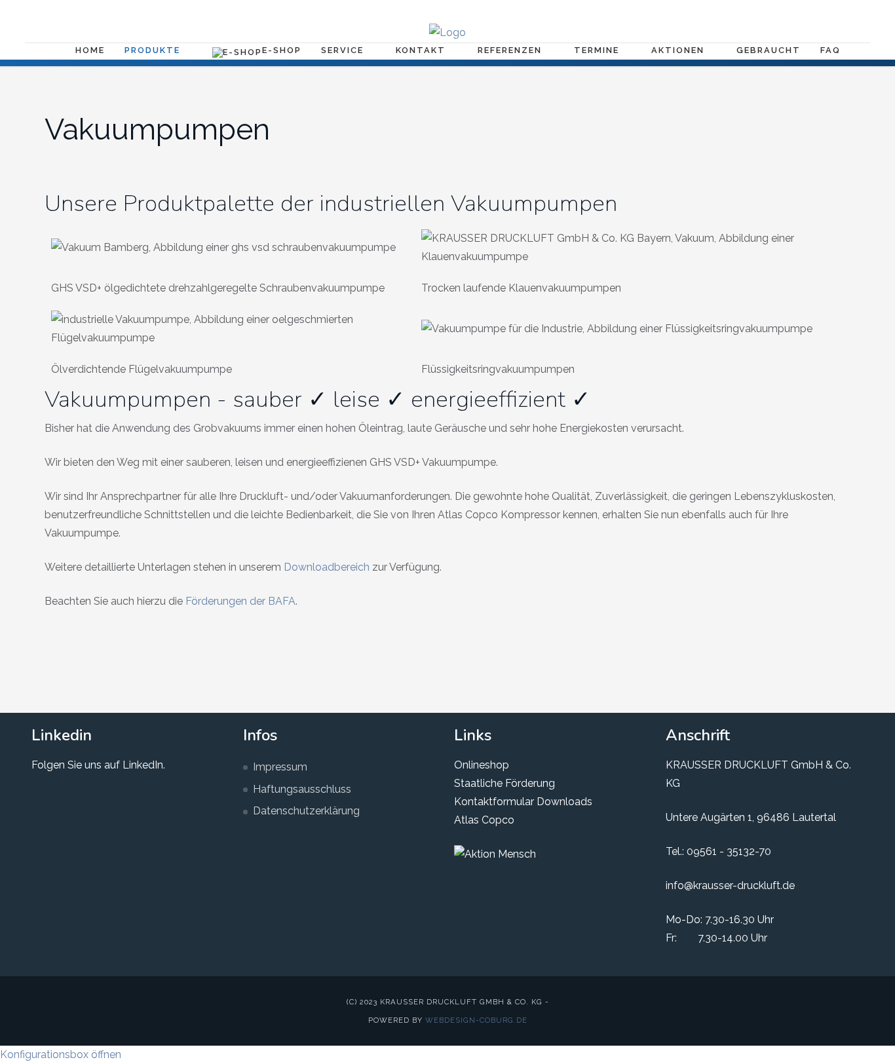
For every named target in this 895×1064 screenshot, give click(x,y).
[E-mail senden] (828, 10)
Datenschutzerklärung (306, 811)
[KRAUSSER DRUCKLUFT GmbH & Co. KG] (447, 32)
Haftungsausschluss (302, 789)
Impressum (280, 767)
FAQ (830, 50)
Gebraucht (768, 50)
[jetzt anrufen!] (849, 10)
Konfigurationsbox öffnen (60, 1054)
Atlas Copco (484, 820)
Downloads (563, 801)
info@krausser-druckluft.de (730, 885)
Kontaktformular (494, 801)
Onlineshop (481, 765)
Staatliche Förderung (504, 783)
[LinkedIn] (807, 10)
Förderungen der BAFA (240, 601)
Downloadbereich (327, 567)
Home (90, 50)
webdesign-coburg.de (476, 1020)
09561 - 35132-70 (729, 851)
